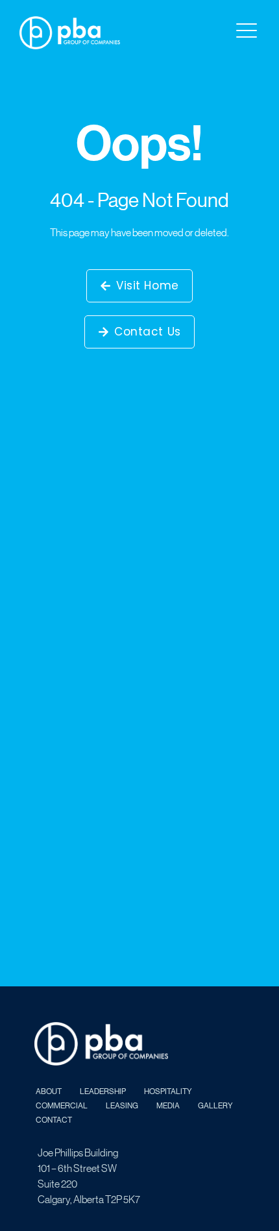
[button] (246, 31)
